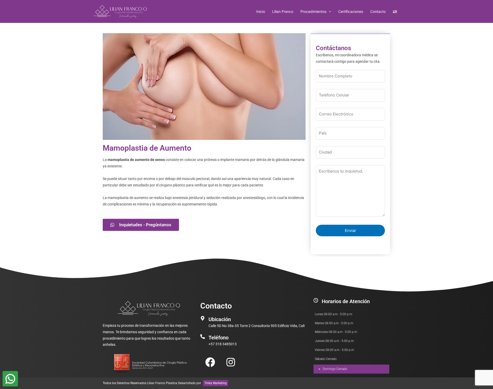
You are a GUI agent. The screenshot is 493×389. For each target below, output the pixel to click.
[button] (328, 12)
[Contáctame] (10, 378)
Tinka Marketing (215, 383)
